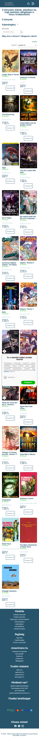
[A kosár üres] (28, 4)
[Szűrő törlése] (17, 24)
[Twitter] (19, 726)
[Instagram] (22, 726)
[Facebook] (15, 726)
